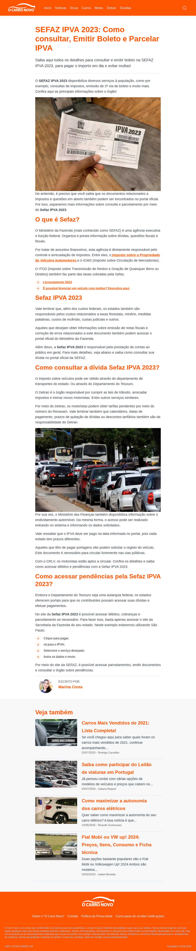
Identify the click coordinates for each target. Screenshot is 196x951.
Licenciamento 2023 (57, 282)
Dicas (74, 8)
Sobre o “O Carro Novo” (48, 916)
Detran (111, 8)
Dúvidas (125, 8)
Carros (86, 8)
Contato (72, 916)
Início (47, 8)
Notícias (60, 8)
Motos (99, 8)
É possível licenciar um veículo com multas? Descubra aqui (86, 288)
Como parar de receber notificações (140, 916)
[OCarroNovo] (21, 7)
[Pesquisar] (184, 8)
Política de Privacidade (97, 916)
